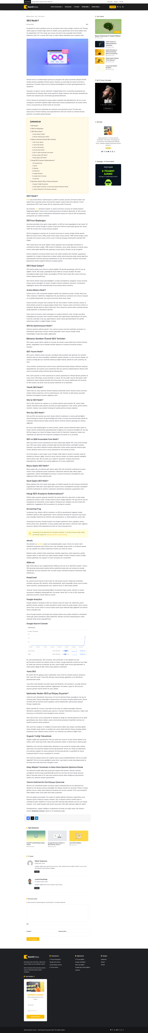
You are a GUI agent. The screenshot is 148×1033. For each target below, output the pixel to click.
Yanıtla (37, 871)
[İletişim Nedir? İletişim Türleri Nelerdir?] (99, 60)
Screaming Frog (37, 163)
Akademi (112, 7)
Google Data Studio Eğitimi (82, 967)
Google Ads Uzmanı (55, 962)
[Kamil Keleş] (31, 7)
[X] (104, 152)
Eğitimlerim (85, 6)
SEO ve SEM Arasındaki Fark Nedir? (43, 152)
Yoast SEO (36, 178)
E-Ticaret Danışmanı (55, 959)
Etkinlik (121, 1)
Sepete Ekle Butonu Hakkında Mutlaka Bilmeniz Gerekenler (112, 51)
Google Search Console (39, 176)
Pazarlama (68, 6)
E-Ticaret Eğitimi (79, 959)
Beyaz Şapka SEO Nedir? (40, 155)
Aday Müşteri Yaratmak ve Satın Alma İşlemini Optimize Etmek (50, 186)
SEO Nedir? (34, 126)
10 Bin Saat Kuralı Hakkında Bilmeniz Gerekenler (111, 43)
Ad (28, 924)
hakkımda (31, 970)
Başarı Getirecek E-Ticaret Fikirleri (108, 36)
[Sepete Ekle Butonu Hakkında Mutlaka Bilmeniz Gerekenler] (99, 52)
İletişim (116, 1)
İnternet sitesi (62, 931)
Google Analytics (38, 173)
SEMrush (35, 168)
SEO (36, 16)
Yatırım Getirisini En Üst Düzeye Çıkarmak (44, 189)
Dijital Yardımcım (41, 861)
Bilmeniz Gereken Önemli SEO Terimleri (44, 139)
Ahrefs (35, 165)
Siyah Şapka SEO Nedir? (40, 157)
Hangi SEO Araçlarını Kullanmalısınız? (43, 160)
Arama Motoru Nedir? (39, 134)
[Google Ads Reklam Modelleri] (99, 68)
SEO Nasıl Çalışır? (37, 131)
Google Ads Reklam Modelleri (40, 1)
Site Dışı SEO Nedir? (39, 150)
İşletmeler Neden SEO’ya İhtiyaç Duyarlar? (45, 181)
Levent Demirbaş (41, 879)
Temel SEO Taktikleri (75, 843)
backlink (40, 544)
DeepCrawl (36, 171)
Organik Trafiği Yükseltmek (40, 184)
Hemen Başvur (35, 1016)
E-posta (29, 931)
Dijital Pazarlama (56, 6)
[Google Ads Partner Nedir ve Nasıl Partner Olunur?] (57, 836)
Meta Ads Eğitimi (79, 964)
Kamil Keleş (31, 16)
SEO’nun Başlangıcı (37, 128)
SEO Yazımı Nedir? (38, 142)
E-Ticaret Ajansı (54, 967)
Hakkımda (109, 1)
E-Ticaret (76, 6)
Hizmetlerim (95, 6)
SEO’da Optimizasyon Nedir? (41, 136)
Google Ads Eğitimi (80, 962)
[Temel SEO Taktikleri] (78, 836)
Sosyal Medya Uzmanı (56, 964)
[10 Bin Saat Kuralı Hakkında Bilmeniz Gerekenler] (99, 44)
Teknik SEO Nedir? (38, 144)
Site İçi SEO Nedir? (38, 147)
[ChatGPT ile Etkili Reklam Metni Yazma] (36, 836)
